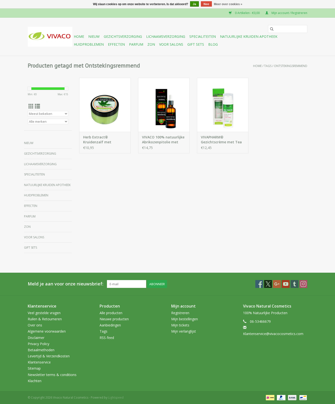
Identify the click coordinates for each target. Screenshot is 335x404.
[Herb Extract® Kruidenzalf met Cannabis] (105, 105)
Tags (267, 66)
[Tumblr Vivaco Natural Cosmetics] (294, 284)
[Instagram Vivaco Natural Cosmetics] (303, 284)
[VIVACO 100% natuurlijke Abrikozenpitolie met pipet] (164, 105)
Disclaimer (36, 337)
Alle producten (111, 312)
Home (79, 36)
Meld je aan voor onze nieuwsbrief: (65, 283)
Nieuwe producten (114, 319)
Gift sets (195, 44)
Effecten (116, 44)
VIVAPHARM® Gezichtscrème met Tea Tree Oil (221, 140)
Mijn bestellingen (184, 319)
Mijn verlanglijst (183, 331)
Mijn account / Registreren (289, 13)
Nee (206, 4)
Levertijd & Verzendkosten (49, 356)
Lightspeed (116, 397)
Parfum (136, 44)
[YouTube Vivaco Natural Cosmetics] (286, 284)
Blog (213, 44)
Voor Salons (171, 44)
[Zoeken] (271, 29)
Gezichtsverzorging (123, 36)
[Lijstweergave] (37, 106)
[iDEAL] (269, 397)
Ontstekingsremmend (290, 66)
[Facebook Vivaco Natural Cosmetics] (259, 284)
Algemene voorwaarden (47, 331)
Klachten (34, 380)
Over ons (35, 325)
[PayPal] (280, 397)
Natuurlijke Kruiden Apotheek (248, 36)
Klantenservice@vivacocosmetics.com (273, 333)
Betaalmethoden (41, 350)
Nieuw (94, 36)
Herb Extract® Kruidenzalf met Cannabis (97, 140)
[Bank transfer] (291, 397)
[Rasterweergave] (31, 106)
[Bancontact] (302, 397)
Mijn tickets (180, 325)
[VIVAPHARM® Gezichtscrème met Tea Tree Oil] (222, 105)
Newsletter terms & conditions (52, 374)
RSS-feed (107, 337)
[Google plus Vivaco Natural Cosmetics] (277, 284)
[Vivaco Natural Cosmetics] (50, 37)
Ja (194, 4)
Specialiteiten (202, 36)
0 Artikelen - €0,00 (247, 13)
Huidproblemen (89, 44)
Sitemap (34, 368)
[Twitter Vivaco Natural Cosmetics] (268, 284)
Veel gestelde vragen (44, 312)
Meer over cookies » (228, 4)
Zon (151, 44)
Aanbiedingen (110, 325)
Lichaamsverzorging (165, 36)
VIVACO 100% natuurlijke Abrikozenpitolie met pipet (163, 140)
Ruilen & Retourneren (45, 319)
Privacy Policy (38, 343)
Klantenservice (39, 362)
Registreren (180, 312)
